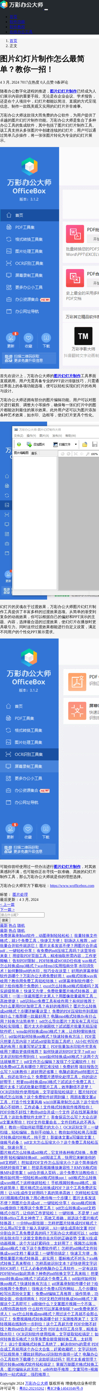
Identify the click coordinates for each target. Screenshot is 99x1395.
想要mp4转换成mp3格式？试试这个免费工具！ (55, 1082)
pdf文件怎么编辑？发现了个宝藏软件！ (57, 1062)
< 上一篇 (7, 905)
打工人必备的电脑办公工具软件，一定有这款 (59, 1268)
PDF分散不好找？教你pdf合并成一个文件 (35, 1112)
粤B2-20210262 (31, 1388)
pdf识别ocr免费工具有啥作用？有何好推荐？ (57, 1001)
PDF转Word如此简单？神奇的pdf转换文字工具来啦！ (45, 1274)
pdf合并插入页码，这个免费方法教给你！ (63, 1173)
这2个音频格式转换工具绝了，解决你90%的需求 (50, 1344)
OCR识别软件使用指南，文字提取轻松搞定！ (38, 1092)
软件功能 (17, 22)
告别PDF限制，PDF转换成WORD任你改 (46, 961)
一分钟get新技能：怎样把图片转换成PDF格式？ (56, 1223)
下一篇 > (7, 910)
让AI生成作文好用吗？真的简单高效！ (41, 1193)
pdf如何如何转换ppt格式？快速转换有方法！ (46, 1036)
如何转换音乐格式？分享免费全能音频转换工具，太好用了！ (49, 1339)
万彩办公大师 (36, 1383)
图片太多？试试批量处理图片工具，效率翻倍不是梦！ (46, 1087)
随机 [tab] (21, 925)
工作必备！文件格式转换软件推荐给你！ (58, 1107)
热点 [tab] (12, 925)
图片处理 (20, 894)
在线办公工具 (21, 32)
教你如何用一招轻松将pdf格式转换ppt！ (34, 1178)
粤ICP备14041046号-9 (65, 1388)
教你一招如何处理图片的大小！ (35, 1127)
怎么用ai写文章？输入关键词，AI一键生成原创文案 (43, 1228)
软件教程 (17, 27)
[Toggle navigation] (46, 9)
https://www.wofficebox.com (72, 886)
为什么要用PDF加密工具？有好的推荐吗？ (36, 1006)
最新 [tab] (4, 925)
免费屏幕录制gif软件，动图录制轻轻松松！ (36, 936)
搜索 (5, 920)
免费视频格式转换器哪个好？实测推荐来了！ (50, 1319)
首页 (13, 17)
